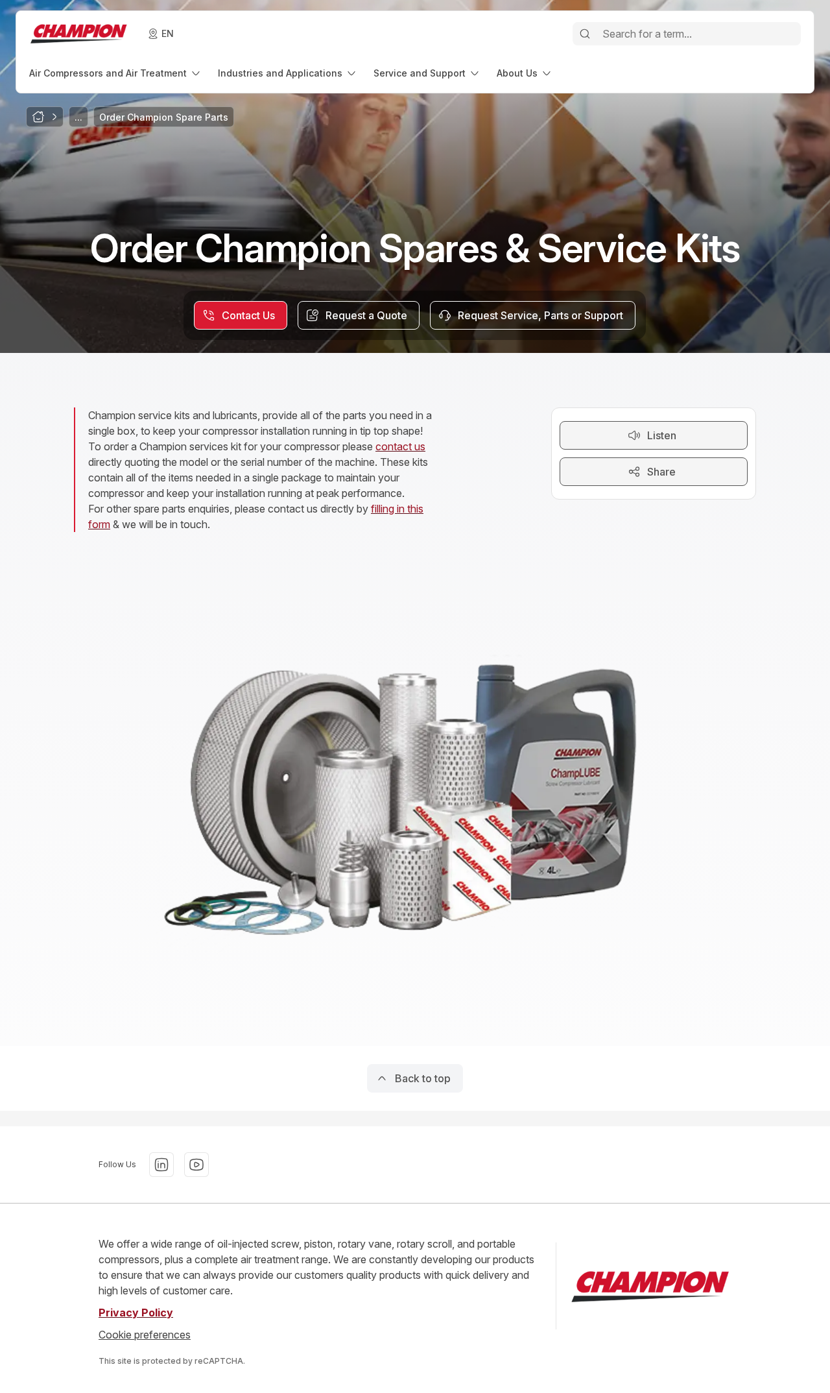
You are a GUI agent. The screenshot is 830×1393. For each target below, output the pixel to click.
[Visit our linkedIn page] (161, 1164)
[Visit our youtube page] (196, 1164)
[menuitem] (115, 73)
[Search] (585, 33)
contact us (400, 446)
